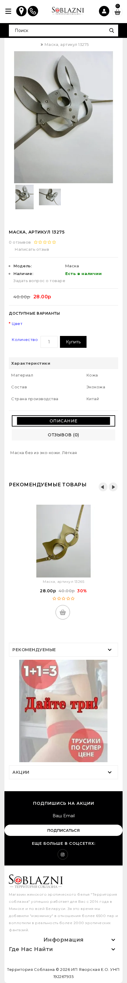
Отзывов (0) (63, 434)
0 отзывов (20, 242)
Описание (64, 421)
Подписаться (63, 830)
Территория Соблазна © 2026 (38, 969)
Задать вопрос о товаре (39, 280)
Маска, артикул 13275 (67, 44)
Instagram (63, 854)
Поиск (111, 30)
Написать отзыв (32, 249)
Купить (73, 342)
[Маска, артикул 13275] (63, 117)
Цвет (17, 323)
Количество (25, 339)
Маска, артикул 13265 (63, 581)
